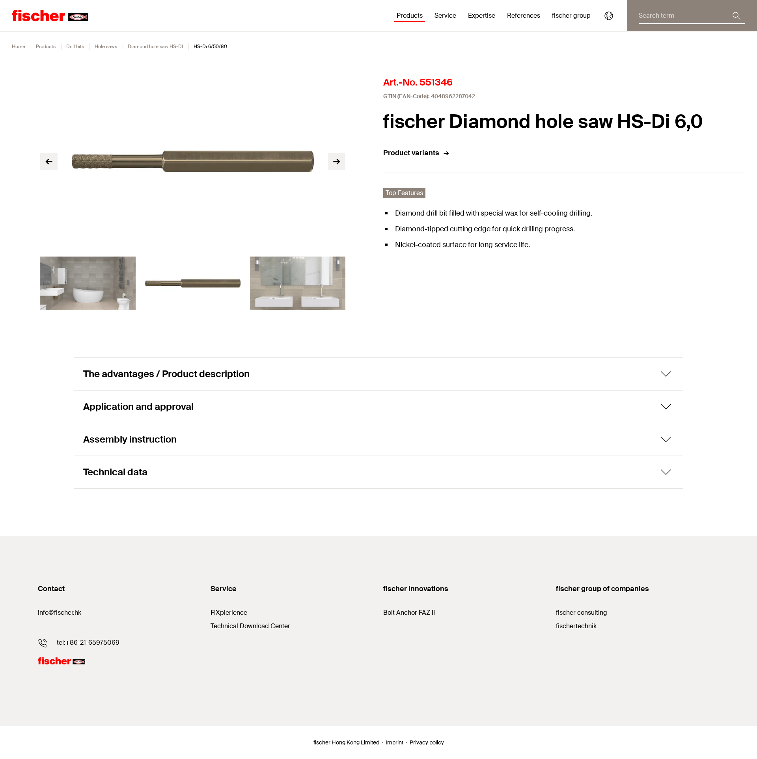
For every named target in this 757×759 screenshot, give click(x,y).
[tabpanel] (88, 283)
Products (46, 46)
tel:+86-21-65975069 (88, 642)
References (523, 15)
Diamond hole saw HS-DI (155, 46)
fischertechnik (576, 626)
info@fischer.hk (59, 612)
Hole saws (106, 46)
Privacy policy (427, 742)
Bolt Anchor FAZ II (409, 612)
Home (18, 46)
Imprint (394, 742)
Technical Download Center (250, 626)
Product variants (411, 153)
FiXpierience (229, 612)
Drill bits (75, 46)
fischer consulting (581, 612)
